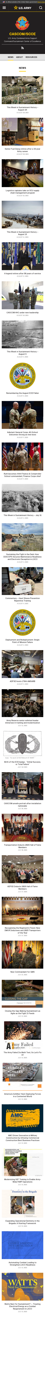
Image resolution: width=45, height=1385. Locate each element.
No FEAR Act (11, 1378)
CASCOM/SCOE (22, 34)
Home (10, 1372)
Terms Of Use (10, 1375)
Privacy (33, 1372)
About (19, 57)
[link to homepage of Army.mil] (22, 7)
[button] (1, 5)
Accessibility (26, 1375)
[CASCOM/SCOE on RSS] (22, 48)
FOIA (38, 1375)
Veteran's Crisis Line (29, 1378)
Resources (31, 57)
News (10, 57)
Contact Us (21, 1372)
